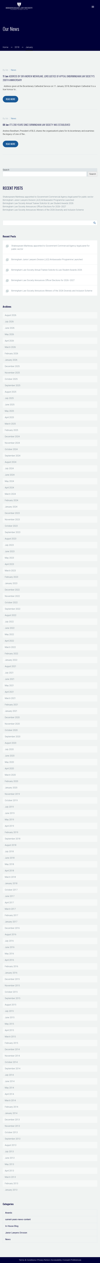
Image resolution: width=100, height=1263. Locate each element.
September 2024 (12, 455)
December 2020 (12, 717)
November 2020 (12, 724)
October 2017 (11, 890)
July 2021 (9, 672)
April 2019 (9, 826)
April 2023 (9, 564)
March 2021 (10, 698)
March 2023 (10, 570)
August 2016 (10, 934)
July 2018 (9, 851)
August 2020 (10, 743)
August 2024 (10, 462)
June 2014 (9, 1081)
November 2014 (12, 1056)
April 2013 (9, 1170)
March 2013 (10, 1177)
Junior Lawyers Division (16, 1232)
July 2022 (9, 621)
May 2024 (9, 481)
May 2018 (9, 864)
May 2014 (9, 1087)
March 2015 (10, 1036)
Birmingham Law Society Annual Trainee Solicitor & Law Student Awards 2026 (38, 203)
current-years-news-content (18, 1219)
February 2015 (11, 1043)
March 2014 (10, 1100)
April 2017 (9, 902)
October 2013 (11, 1132)
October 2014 (11, 1062)
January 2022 (11, 660)
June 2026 (9, 328)
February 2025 (11, 430)
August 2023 (10, 538)
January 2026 (11, 360)
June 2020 (9, 755)
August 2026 (10, 315)
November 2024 (12, 443)
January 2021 (11, 711)
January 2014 (11, 1113)
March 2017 (10, 909)
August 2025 (10, 392)
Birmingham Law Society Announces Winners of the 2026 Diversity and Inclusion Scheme (43, 210)
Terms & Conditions (27, 1260)
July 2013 (9, 1151)
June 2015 (9, 1017)
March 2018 (10, 877)
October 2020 (11, 730)
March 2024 (10, 494)
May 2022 (9, 634)
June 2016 (9, 947)
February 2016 (11, 966)
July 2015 (9, 1011)
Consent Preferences (72, 1260)
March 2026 (10, 347)
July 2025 (9, 398)
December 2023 (12, 513)
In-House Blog (11, 1226)
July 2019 (9, 807)
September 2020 (12, 736)
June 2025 (9, 404)
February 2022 (11, 653)
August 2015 (10, 1004)
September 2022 (12, 609)
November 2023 (12, 519)
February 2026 (11, 353)
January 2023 (11, 583)
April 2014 (9, 1094)
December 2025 (12, 366)
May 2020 (9, 762)
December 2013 (12, 1119)
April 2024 (9, 487)
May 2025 (9, 411)
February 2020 (11, 781)
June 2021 (9, 679)
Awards (8, 1213)
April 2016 (9, 960)
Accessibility (56, 1260)
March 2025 (10, 424)
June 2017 (9, 896)
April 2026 (9, 341)
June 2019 (9, 813)
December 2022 (12, 590)
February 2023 (11, 577)
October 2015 (11, 992)
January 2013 (11, 1190)
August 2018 (10, 845)
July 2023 (9, 545)
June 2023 (9, 551)
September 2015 (12, 998)
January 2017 (11, 921)
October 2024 (11, 449)
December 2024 (12, 436)
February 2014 (11, 1107)
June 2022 (9, 628)
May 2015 (9, 1024)
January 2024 (11, 507)
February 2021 (11, 704)
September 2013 (12, 1139)
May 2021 (9, 685)
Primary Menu (92, 7)
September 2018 (12, 838)
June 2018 (9, 858)
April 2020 (9, 768)
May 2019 (9, 819)
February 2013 (11, 1183)
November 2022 (12, 596)
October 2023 (11, 526)
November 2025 (12, 372)
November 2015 (12, 985)
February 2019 (11, 832)
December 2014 (12, 1049)
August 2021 (10, 666)
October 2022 (11, 602)
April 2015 (9, 1030)
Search (6, 170)
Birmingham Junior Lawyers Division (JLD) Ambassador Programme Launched (38, 200)
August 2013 (10, 1145)
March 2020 (10, 775)
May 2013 (9, 1164)
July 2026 (9, 321)
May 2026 (9, 334)
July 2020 (9, 749)
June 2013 (9, 1158)
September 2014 (12, 1068)
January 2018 (11, 883)
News (13, 70)
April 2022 (9, 641)
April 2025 (9, 417)
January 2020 (11, 787)
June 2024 (9, 475)
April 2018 (9, 870)
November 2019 (12, 794)
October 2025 (11, 379)
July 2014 (9, 1075)
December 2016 (12, 928)
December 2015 (12, 979)
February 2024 (11, 500)
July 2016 (9, 941)
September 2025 (12, 385)
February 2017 (11, 915)
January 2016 (11, 973)
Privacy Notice (43, 1260)
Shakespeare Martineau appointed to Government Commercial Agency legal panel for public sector (48, 197)
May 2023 (9, 558)
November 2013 (12, 1126)
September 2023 (12, 532)
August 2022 (10, 615)
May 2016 (9, 953)
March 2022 (10, 647)
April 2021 (9, 692)
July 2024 (9, 468)
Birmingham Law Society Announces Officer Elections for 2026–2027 (34, 206)
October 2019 (11, 800)
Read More (10, 99)
